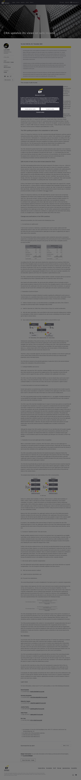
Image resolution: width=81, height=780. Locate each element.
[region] (40, 101)
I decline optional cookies (30, 109)
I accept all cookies (50, 109)
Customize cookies (40, 112)
